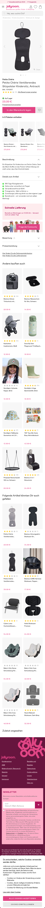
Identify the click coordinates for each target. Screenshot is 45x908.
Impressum (5, 779)
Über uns (30, 783)
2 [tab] (23, 75)
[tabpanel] (22, 46)
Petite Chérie (8, 79)
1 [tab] (21, 75)
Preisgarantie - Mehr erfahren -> (16, 191)
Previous (4, 46)
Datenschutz (31, 769)
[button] (3, 7)
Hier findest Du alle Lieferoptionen (14, 256)
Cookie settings (32, 772)
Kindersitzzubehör (18, 18)
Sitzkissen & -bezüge (33, 18)
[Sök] (4, 13)
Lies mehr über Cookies (12, 892)
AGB (3, 765)
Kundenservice (7, 761)
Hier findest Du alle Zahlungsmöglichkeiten (17, 253)
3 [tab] (25, 75)
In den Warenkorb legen (19, 110)
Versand (4, 776)
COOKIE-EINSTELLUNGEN (22, 904)
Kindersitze (6, 18)
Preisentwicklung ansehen (11, 105)
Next (40, 46)
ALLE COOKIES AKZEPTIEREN (22, 898)
